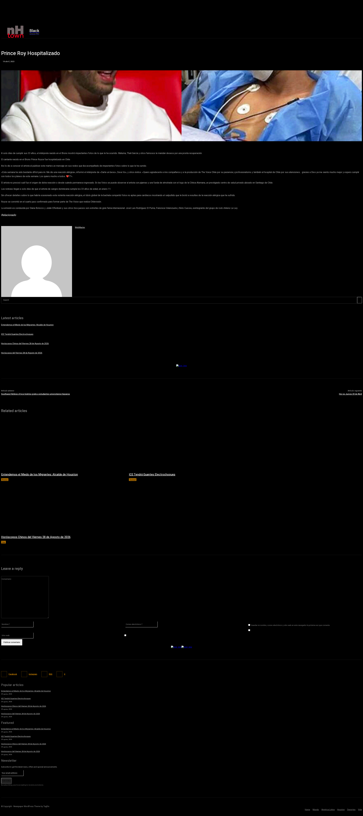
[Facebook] (293, 31)
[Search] (359, 300)
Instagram (33, 674)
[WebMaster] (36, 261)
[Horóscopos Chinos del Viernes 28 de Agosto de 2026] (62, 506)
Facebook (13, 674)
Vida (3, 542)
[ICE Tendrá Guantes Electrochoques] (190, 444)
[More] (83, 138)
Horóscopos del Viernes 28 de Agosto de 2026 (21, 352)
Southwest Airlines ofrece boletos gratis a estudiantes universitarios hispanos (35, 394)
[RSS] (44, 674)
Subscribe (6, 780)
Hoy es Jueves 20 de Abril (350, 394)
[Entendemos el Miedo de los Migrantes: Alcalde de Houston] (62, 444)
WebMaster (80, 227)
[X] (305, 31)
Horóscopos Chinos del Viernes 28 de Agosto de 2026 (25, 343)
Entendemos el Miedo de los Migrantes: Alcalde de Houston (27, 324)
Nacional (133, 479)
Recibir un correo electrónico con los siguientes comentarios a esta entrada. (284, 630)
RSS (50, 674)
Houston (5, 479)
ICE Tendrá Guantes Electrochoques (17, 334)
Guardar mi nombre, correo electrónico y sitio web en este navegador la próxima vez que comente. (290, 625)
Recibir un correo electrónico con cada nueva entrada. (151, 635)
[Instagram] (299, 31)
